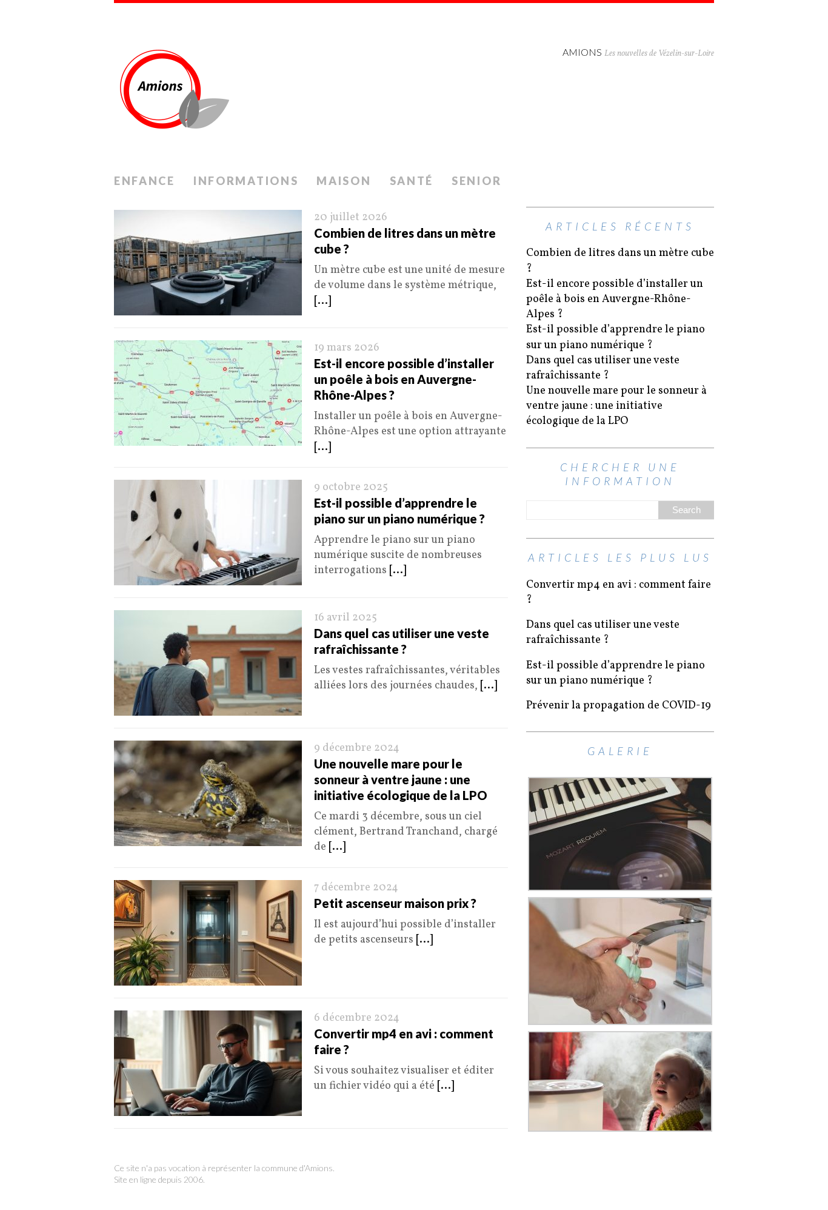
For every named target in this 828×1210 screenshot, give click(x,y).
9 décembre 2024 (356, 748)
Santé (412, 180)
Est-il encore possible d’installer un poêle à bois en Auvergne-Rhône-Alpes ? (404, 379)
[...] (322, 301)
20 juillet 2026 (350, 217)
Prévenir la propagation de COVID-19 (618, 705)
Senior (476, 180)
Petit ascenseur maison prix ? (395, 903)
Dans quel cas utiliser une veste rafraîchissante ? (602, 368)
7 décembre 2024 (356, 887)
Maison (343, 180)
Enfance (144, 180)
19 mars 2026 (346, 347)
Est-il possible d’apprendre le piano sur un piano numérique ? (615, 337)
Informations (245, 180)
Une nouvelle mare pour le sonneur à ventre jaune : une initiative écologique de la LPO (400, 779)
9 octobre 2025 (351, 487)
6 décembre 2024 (356, 1018)
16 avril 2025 (345, 617)
